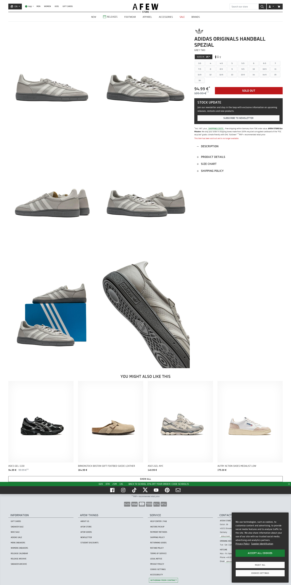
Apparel (147, 16)
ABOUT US (84, 521)
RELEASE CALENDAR (19, 553)
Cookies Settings (260, 573)
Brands (195, 16)
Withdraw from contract (163, 580)
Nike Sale (15, 532)
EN (16, 6)
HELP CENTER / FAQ (158, 521)
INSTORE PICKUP (157, 527)
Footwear (130, 16)
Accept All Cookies (260, 553)
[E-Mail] (178, 490)
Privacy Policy (243, 543)
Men (38, 6)
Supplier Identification (262, 543)
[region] (260, 548)
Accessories (166, 16)
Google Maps (225, 536)
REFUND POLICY (157, 548)
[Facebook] (112, 490)
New (93, 16)
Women (47, 6)
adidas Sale (16, 537)
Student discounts (89, 542)
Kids (57, 6)
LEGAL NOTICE (156, 559)
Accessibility (156, 574)
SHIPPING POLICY (157, 537)
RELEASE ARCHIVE (18, 559)
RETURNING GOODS (158, 542)
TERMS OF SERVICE (158, 553)
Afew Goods (86, 532)
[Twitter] (145, 490)
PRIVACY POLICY (157, 564)
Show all (145, 478)
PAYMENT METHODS (158, 532)
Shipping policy (212, 171)
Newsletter (86, 537)
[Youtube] (156, 490)
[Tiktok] (134, 490)
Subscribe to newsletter (238, 118)
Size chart (208, 164)
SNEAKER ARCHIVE (19, 564)
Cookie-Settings (158, 569)
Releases (112, 16)
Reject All (260, 565)
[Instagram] (123, 490)
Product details (212, 157)
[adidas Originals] (199, 31)
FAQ (30, 6)
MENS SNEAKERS (18, 542)
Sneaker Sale (17, 527)
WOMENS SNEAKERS (19, 548)
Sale (182, 16)
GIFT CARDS (68, 6)
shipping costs (215, 128)
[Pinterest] (167, 490)
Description (209, 146)
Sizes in (203, 56)
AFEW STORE (145, 7)
